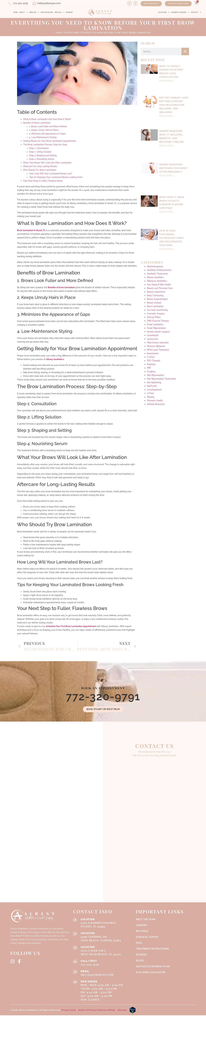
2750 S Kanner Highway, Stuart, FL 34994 (99, 923)
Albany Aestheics (155, 226)
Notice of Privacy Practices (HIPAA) (96, 1010)
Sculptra (151, 320)
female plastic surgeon (158, 280)
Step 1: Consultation (39, 148)
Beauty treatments (156, 240)
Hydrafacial (152, 284)
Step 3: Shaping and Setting (43, 155)
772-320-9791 (103, 696)
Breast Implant (154, 251)
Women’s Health (155, 349)
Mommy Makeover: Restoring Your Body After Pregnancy (173, 144)
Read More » (166, 80)
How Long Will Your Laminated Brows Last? (50, 173)
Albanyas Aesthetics (157, 229)
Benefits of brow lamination (61, 287)
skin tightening (154, 331)
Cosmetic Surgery (178, 12)
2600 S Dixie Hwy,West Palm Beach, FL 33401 (101, 951)
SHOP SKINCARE (47, 12)
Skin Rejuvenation (155, 324)
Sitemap (121, 1010)
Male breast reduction (158, 291)
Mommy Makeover (156, 295)
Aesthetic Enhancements (159, 219)
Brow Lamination (155, 255)
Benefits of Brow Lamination (37, 123)
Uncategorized (154, 338)
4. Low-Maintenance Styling (43, 137)
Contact (194, 12)
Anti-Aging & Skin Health (159, 233)
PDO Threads (153, 309)
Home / (59, 33)
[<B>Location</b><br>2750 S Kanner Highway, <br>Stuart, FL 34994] (75, 920)
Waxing (150, 345)
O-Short (151, 306)
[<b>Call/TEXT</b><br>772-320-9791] (75, 961)
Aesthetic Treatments (157, 222)
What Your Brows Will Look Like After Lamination (47, 162)
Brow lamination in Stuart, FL (31, 230)
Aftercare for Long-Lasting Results (40, 166)
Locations (162, 12)
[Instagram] (129, 3)
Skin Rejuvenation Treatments (161, 327)
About (22, 12)
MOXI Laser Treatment (158, 298)
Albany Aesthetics (55, 359)
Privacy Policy (69, 1010)
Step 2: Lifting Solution (40, 152)
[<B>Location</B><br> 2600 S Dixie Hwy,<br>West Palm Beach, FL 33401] (75, 947)
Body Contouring (155, 244)
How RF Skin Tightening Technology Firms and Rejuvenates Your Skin (171, 193)
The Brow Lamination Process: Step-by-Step (45, 144)
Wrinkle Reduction (156, 353)
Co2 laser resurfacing (157, 258)
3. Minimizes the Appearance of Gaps (47, 133)
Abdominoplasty (155, 215)
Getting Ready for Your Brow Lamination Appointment (49, 141)
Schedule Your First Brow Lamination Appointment (71, 626)
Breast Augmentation (157, 248)
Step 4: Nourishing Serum (41, 159)
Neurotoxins (153, 302)
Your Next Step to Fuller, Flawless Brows (43, 181)
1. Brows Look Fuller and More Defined (48, 126)
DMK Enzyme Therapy (158, 269)
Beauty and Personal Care (160, 237)
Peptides (151, 313)
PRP (149, 316)
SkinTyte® (152, 335)
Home (15, 12)
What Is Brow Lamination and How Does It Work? (47, 119)
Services (32, 12)
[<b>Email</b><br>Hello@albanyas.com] (75, 972)
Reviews (69, 12)
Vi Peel (150, 342)
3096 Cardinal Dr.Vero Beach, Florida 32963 (101, 937)
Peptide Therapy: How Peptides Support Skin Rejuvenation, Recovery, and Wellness (173, 96)
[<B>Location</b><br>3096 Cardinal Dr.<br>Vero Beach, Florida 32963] (75, 933)
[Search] (185, 51)
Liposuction (152, 287)
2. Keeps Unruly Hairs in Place (44, 130)
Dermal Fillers (154, 266)
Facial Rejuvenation (156, 277)
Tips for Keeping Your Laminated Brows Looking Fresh (55, 177)
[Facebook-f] (135, 3)
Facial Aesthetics (155, 273)
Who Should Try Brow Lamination (39, 170)
